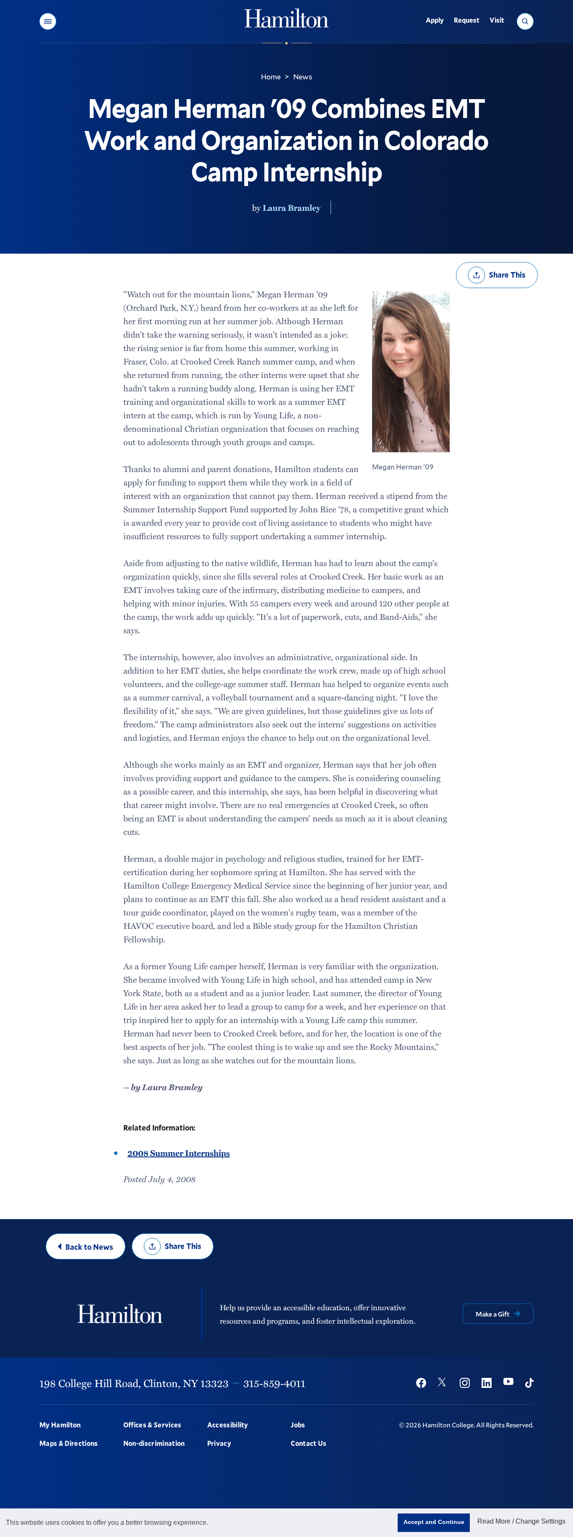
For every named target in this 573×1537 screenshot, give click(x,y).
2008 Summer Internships (179, 1152)
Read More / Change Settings (521, 1521)
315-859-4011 (274, 1383)
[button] (47, 21)
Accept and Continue (434, 1522)
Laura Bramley (291, 207)
